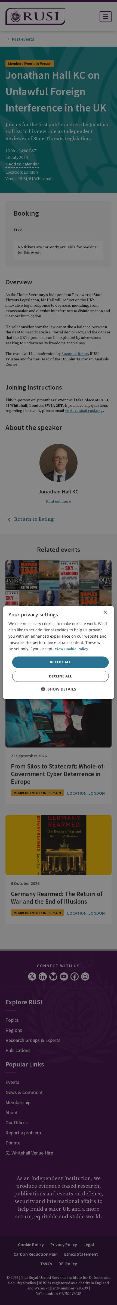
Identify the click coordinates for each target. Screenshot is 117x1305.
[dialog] (58, 652)
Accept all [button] (60, 662)
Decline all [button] (60, 676)
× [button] (105, 612)
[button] (58, 689)
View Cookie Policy (71, 649)
